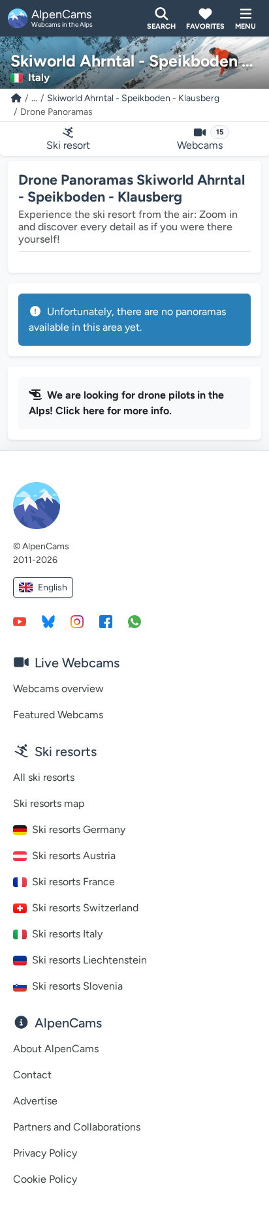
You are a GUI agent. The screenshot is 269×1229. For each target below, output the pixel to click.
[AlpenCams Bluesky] (48, 621)
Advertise (35, 1101)
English (52, 587)
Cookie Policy (45, 1179)
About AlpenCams (56, 1048)
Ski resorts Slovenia (77, 986)
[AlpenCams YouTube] (19, 621)
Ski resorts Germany (78, 829)
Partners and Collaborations (76, 1127)
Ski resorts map (48, 803)
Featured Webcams (58, 714)
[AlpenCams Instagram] (77, 621)
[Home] (16, 98)
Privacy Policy (45, 1153)
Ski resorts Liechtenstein (89, 960)
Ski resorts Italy (67, 934)
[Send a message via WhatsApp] (134, 621)
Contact (32, 1075)
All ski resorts (43, 777)
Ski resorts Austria (74, 855)
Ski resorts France (73, 881)
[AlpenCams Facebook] (105, 621)
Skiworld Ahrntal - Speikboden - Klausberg (133, 98)
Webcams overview (58, 688)
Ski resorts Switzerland (85, 908)
